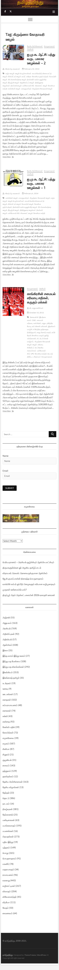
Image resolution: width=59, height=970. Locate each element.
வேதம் (6, 907)
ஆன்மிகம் (7, 644)
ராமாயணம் (8, 874)
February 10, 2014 (31, 69)
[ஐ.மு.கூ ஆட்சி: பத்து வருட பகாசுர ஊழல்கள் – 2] (13, 52)
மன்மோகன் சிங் (28, 85)
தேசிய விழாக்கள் (11, 787)
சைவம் (6, 765)
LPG (32, 354)
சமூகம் (6, 743)
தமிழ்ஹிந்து (8, 955)
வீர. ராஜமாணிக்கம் (36, 308)
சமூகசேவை (8, 738)
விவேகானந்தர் (9, 896)
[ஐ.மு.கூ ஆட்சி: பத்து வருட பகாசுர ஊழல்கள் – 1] (13, 178)
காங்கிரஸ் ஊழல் (14, 89)
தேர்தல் (6, 792)
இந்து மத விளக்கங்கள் (13, 666)
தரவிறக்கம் (8, 776)
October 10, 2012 (36, 312)
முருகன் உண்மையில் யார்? (15, 589)
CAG (34, 320)
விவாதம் (7, 891)
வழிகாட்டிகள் (9, 885)
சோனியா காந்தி (39, 213)
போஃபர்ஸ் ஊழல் (28, 204)
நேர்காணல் (8, 814)
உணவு (5, 688)
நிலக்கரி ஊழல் (16, 85)
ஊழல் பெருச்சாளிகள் (23, 73)
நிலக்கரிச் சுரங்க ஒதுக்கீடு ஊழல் (25, 207)
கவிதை (6, 721)
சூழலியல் (7, 760)
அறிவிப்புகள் (9, 634)
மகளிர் (6, 864)
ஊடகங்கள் (8, 694)
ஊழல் (34, 344)
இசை (5, 650)
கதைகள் (7, 699)
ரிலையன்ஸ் (34, 317)
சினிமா (6, 749)
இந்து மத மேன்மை (11, 661)
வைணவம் (7, 913)
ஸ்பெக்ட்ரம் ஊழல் (14, 76)
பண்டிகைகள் (9, 820)
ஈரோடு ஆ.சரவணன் (12, 69)
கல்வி (5, 716)
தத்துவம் (7, 771)
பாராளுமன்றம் (26, 89)
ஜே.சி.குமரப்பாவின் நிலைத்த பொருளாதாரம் (23, 578)
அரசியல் (30, 49)
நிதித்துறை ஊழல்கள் (28, 210)
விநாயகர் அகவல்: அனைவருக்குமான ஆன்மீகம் (25, 573)
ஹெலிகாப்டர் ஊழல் (27, 82)
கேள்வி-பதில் (9, 727)
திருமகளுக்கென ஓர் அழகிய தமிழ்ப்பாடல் (22, 567)
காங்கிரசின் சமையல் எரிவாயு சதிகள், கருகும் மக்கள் (41, 297)
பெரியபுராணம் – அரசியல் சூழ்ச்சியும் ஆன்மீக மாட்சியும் (28, 562)
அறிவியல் (7, 639)
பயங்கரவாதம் (9, 825)
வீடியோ (6, 902)
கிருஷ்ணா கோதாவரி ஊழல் (42, 89)
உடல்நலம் (7, 683)
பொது (5, 853)
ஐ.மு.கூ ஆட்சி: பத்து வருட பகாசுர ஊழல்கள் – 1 (41, 183)
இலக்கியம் (8, 672)
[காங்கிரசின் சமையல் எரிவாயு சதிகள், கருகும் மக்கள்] (13, 301)
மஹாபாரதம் (8, 869)
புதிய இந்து (8, 842)
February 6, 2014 (31, 193)
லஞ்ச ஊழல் (10, 73)
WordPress (41, 955)
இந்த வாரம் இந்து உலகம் (14, 655)
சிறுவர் (6, 754)
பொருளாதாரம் (49, 46)
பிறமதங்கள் (8, 836)
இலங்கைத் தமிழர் (11, 677)
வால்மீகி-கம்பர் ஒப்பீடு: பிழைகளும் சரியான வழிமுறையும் (29, 584)
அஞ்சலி (6, 617)
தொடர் (6, 798)
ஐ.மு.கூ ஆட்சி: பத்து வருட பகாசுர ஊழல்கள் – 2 (41, 58)
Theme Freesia (30, 955)
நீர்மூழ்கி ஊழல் (13, 82)
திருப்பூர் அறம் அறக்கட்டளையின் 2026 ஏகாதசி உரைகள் (29, 595)
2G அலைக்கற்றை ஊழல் (17, 79)
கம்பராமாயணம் (10, 705)
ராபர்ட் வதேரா (26, 76)
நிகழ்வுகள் (8, 809)
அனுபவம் (7, 623)
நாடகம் (6, 803)
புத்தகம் (6, 847)
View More (10, 157)
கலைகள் (7, 710)
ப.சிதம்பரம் (36, 357)
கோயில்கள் (8, 732)
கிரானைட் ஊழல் (41, 85)
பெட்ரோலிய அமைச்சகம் (35, 349)
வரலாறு (6, 880)
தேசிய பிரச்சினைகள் (35, 46)
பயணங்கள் (8, 831)
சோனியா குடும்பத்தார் (40, 76)
